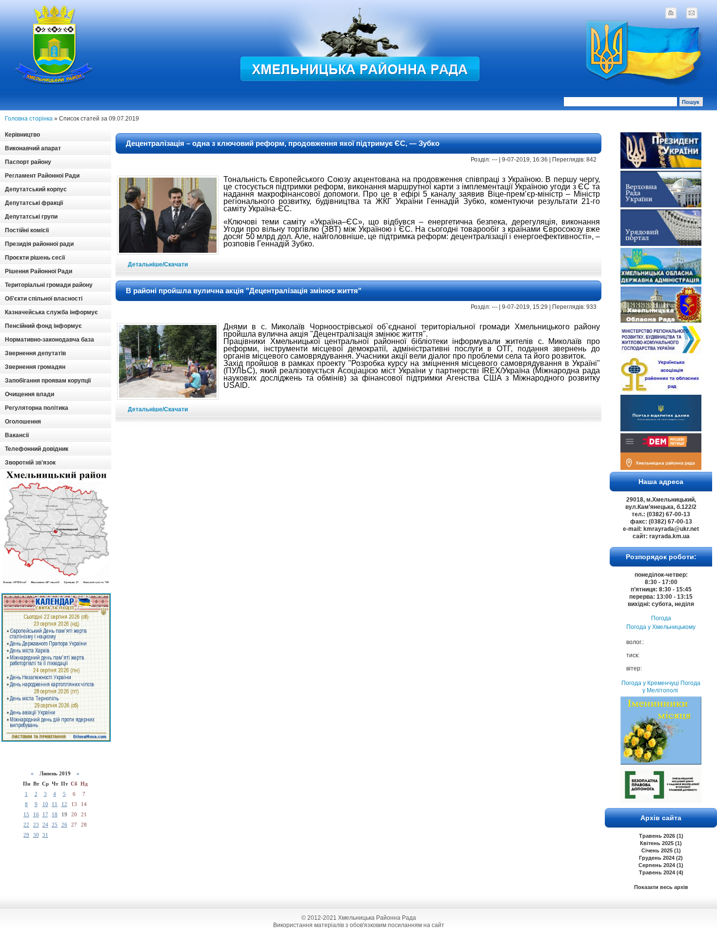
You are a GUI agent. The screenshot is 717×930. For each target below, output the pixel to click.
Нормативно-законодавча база (49, 339)
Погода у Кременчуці (650, 683)
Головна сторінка (29, 118)
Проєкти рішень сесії (35, 257)
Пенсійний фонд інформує (43, 326)
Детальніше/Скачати (158, 264)
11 (55, 804)
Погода (661, 618)
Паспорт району (28, 162)
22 (26, 825)
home (670, 12)
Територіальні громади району (49, 285)
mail (691, 12)
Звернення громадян (35, 367)
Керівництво (22, 134)
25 (55, 825)
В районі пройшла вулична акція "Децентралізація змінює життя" (243, 290)
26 (64, 825)
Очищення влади (29, 394)
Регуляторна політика (36, 407)
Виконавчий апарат (33, 148)
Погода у (661, 627)
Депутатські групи (31, 216)
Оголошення (23, 421)
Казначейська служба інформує (51, 312)
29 (26, 835)
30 (36, 835)
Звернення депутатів (35, 353)
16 (36, 814)
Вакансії (17, 435)
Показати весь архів (661, 887)
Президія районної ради (39, 244)
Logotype (55, 44)
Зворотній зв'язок (30, 462)
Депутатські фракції (34, 203)
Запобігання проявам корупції (48, 380)
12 (64, 804)
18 (55, 814)
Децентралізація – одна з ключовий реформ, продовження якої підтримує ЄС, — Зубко (282, 143)
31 (45, 835)
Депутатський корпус (36, 189)
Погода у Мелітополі (671, 687)
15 (26, 814)
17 (45, 814)
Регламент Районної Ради (42, 175)
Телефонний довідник (36, 448)
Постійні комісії (27, 230)
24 (45, 825)
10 (45, 804)
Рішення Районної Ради (38, 271)
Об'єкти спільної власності (43, 298)
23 (36, 825)
